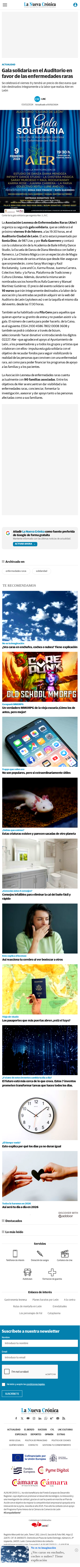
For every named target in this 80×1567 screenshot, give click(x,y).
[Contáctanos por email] (58, 1418)
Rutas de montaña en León (27, 1306)
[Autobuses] (27, 1274)
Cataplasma (54, 1313)
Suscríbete (12, 1394)
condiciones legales (35, 1384)
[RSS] (64, 1418)
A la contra (69, 1300)
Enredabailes (60, 1306)
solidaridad (41, 571)
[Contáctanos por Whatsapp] (46, 1418)
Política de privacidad (36, 1440)
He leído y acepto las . (25, 1384)
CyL (52, 1430)
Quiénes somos (16, 1445)
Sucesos (42, 1430)
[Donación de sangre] (40, 1256)
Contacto (33, 1445)
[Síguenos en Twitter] (22, 1418)
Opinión (49, 1435)
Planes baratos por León (45, 1300)
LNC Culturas (65, 1430)
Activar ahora (23, 544)
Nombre (6, 1338)
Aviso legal (15, 1440)
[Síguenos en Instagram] (34, 1418)
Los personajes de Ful (30, 1313)
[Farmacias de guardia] (52, 1274)
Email (4, 1352)
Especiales (21, 1435)
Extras (61, 1435)
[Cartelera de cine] (64, 1256)
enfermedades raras (16, 571)
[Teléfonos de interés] (15, 1256)
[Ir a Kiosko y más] (52, 1418)
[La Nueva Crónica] (39, 1413)
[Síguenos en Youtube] (28, 1418)
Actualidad (8, 65)
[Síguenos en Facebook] (16, 1418)
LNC (43, 99)
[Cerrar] (76, 1550)
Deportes (36, 1435)
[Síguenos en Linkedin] (40, 1418)
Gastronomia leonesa (15, 1300)
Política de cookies (61, 1440)
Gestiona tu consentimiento (57, 1445)
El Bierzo (29, 1430)
